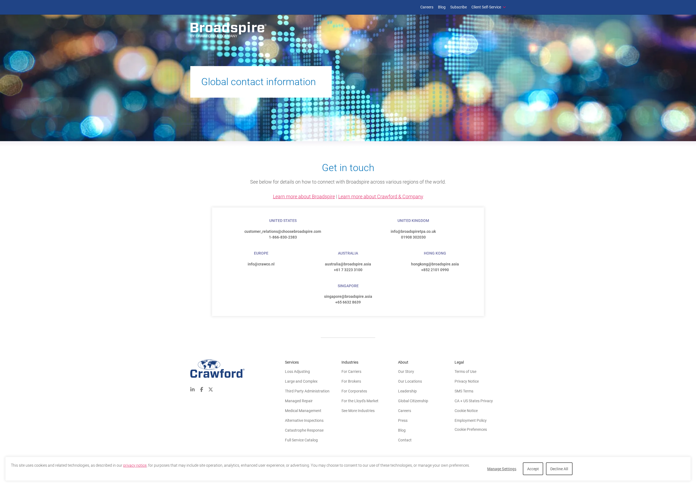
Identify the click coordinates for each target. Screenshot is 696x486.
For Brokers (351, 381)
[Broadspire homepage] (229, 30)
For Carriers (351, 371)
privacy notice (135, 465)
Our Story (406, 371)
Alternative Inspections (304, 420)
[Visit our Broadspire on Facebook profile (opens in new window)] (201, 389)
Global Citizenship (413, 401)
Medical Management (303, 410)
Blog (442, 7)
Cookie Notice (466, 410)
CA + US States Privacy (474, 401)
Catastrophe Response (304, 430)
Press (403, 420)
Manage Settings (501, 468)
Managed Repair (299, 401)
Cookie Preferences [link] (471, 429)
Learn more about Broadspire (304, 196)
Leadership (407, 391)
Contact (405, 440)
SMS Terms (464, 391)
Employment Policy (471, 420)
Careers (426, 7)
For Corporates (354, 391)
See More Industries (358, 410)
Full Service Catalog (301, 440)
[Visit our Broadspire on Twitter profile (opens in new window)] (211, 389)
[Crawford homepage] (237, 369)
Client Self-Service (486, 7)
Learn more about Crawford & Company (380, 196)
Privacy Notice (467, 381)
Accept (533, 468)
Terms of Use (465, 371)
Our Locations (410, 381)
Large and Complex (301, 381)
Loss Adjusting (297, 371)
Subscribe (458, 7)
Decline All (559, 468)
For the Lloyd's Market (359, 401)
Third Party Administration (307, 391)
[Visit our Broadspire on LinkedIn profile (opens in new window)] (192, 389)
